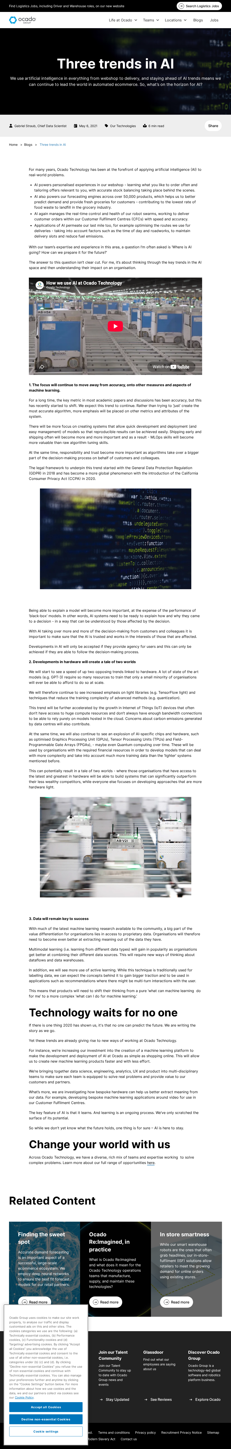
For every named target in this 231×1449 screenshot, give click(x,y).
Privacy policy (145, 1432)
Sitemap (213, 1432)
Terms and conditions (114, 1432)
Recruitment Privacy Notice (181, 1432)
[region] (46, 1374)
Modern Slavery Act (100, 1439)
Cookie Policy (24, 1397)
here (151, 1162)
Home (13, 144)
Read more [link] (38, 1302)
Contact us (129, 1439)
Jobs (214, 20)
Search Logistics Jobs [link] (202, 6)
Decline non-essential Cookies (45, 1419)
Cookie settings (45, 1431)
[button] (123, 20)
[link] (199, 6)
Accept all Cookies (46, 1407)
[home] (22, 20)
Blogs (198, 20)
